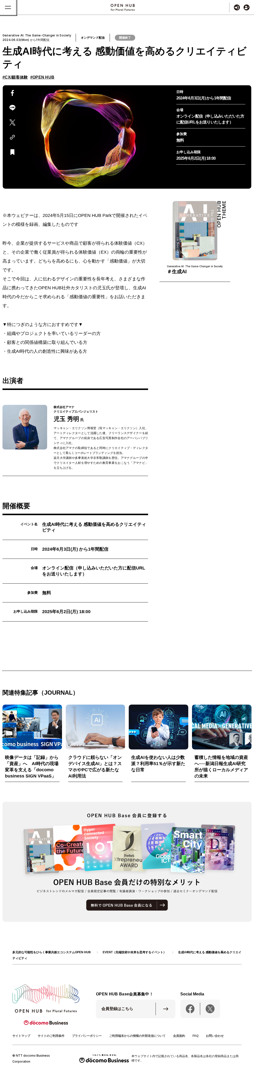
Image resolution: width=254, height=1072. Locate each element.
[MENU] (8, 7)
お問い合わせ (215, 1036)
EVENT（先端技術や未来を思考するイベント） (134, 952)
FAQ (195, 1036)
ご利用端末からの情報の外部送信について (137, 1036)
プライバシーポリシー (87, 1036)
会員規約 (179, 1036)
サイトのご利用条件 (51, 1036)
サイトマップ (21, 1036)
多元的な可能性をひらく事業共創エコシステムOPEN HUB (51, 952)
